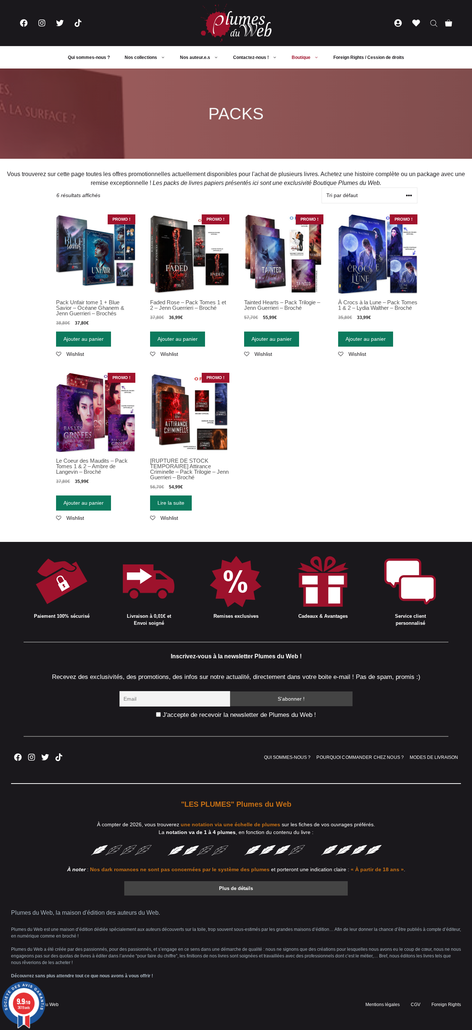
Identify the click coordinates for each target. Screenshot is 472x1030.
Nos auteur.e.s (195, 57)
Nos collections (141, 57)
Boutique (301, 57)
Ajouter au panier (83, 339)
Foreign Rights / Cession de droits (368, 57)
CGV (415, 1004)
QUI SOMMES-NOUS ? (287, 757)
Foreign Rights (446, 1004)
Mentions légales (382, 1004)
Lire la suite (170, 503)
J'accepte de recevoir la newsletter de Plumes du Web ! (238, 714)
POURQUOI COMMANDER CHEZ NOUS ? (360, 757)
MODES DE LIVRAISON (434, 757)
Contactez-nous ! (251, 57)
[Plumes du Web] (236, 23)
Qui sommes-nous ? (89, 57)
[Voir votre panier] (448, 23)
